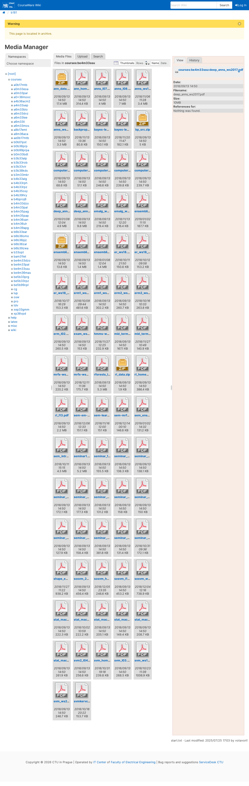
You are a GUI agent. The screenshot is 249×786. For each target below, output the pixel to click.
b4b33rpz (20, 187)
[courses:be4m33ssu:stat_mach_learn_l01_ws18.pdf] (82, 609)
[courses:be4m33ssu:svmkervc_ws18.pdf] (82, 690)
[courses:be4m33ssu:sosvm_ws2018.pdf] (143, 568)
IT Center (99, 762)
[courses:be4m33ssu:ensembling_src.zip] (62, 241)
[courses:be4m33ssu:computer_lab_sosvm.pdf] (102, 159)
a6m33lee (20, 117)
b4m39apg (21, 228)
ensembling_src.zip (68, 252)
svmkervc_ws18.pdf (88, 701)
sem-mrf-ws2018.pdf (130, 415)
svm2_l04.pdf (84, 660)
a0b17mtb (20, 85)
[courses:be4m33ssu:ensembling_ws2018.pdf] (102, 241)
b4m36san (21, 219)
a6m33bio (21, 109)
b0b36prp (21, 146)
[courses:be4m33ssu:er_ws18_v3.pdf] (62, 282)
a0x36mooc (22, 97)
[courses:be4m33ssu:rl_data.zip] (122, 363)
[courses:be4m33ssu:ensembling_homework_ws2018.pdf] (143, 200)
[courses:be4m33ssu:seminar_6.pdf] (143, 486)
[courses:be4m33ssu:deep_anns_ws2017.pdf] (82, 200)
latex (14, 322)
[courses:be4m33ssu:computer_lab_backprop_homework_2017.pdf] (62, 159)
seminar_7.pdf (84, 538)
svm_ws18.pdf (145, 660)
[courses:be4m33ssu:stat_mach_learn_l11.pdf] (62, 649)
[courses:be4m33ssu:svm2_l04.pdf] (82, 649)
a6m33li (19, 121)
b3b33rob (21, 162)
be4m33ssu (22, 268)
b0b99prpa (21, 150)
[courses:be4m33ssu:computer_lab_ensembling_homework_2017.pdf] (82, 159)
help (14, 317)
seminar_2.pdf (124, 456)
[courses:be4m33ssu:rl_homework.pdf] (143, 363)
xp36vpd (20, 313)
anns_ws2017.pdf (66, 129)
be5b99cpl (21, 285)
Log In (242, 5)
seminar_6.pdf (145, 497)
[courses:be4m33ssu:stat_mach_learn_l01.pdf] (62, 609)
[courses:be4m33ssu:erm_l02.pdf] (62, 323)
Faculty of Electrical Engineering (133, 762)
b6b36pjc (20, 240)
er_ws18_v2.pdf (146, 252)
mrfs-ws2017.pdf (66, 374)
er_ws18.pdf (123, 252)
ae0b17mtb (21, 138)
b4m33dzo (21, 203)
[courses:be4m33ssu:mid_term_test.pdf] (122, 323)
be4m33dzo (22, 260)
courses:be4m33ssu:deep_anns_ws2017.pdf (210, 69)
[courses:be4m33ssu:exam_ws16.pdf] (82, 323)
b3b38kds (21, 170)
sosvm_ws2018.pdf (149, 578)
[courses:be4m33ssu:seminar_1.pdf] (102, 445)
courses (16, 79)
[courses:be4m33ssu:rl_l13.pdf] (62, 404)
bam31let (20, 256)
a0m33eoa (21, 89)
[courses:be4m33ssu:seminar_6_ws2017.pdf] (62, 527)
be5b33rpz (21, 281)
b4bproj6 (20, 199)
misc (14, 326)
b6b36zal (20, 244)
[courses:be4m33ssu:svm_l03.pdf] (122, 649)
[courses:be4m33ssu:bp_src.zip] (143, 119)
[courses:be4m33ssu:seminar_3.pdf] (143, 445)
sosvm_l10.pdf (124, 578)
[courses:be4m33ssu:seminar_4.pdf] (62, 486)
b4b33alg (20, 179)
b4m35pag (21, 211)
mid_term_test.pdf (127, 334)
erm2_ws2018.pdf (148, 293)
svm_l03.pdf (123, 660)
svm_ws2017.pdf (66, 701)
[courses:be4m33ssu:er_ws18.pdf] (122, 241)
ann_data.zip (63, 88)
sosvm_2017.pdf (85, 578)
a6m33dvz (21, 113)
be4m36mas (22, 272)
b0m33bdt (21, 154)
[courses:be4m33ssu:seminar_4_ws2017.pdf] (82, 486)
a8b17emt (20, 129)
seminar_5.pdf (104, 497)
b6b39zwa (21, 248)
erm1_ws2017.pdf (106, 293)
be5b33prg (21, 277)
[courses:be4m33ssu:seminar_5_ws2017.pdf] (122, 486)
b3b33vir (20, 166)
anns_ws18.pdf (145, 88)
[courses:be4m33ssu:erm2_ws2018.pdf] (143, 282)
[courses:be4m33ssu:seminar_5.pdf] (102, 486)
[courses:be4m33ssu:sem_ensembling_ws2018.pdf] (143, 404)
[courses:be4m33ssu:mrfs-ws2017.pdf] (62, 363)
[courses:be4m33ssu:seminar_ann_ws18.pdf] (143, 527)
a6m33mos (21, 125)
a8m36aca (21, 134)
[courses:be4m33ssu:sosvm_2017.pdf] (82, 568)
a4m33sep (21, 105)
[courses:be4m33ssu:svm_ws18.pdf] (143, 649)
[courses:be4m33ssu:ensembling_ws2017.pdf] (82, 241)
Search (224, 5)
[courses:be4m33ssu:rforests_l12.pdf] (102, 363)
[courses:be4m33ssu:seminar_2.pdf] (122, 445)
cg (15, 289)
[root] (12, 73)
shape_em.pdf (64, 578)
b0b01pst (20, 142)
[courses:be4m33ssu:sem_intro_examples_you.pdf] (62, 445)
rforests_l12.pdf (105, 374)
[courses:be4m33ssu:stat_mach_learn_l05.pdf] (102, 609)
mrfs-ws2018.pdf (86, 374)
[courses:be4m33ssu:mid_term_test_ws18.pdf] (143, 323)
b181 (14, 12)
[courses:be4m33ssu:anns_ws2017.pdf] (62, 119)
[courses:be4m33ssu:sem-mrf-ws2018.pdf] (122, 404)
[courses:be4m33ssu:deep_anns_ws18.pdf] (62, 200)
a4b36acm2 (22, 101)
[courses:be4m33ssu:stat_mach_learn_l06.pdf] (122, 609)
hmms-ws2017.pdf (107, 334)
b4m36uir (20, 223)
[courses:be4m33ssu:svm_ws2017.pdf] (62, 690)
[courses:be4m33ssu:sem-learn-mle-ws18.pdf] (102, 404)
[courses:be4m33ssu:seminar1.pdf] (82, 445)
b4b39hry (20, 195)
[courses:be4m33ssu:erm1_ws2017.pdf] (102, 282)
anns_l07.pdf (103, 88)
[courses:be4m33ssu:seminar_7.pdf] (82, 527)
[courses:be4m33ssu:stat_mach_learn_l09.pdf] (143, 609)
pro (16, 301)
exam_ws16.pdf (85, 334)
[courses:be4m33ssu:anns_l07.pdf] (102, 78)
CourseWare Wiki (29, 5)
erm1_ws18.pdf (85, 293)
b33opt (19, 252)
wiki (13, 330)
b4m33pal (21, 207)
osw (16, 297)
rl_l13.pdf (62, 415)
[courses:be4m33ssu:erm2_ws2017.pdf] (122, 282)
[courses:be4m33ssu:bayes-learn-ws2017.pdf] (102, 119)
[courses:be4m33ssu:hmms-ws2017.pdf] (102, 323)
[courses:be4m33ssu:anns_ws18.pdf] (143, 78)
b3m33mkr (21, 175)
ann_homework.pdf (88, 88)
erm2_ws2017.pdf (127, 293)
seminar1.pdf (83, 456)
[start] (5, 12)
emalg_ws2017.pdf (107, 211)
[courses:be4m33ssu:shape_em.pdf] (62, 568)
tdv (16, 305)
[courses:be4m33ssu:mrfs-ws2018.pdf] (82, 363)
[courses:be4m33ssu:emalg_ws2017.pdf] (102, 200)
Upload (82, 56)
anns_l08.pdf (123, 88)
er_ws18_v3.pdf (65, 293)
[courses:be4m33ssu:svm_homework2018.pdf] (102, 649)
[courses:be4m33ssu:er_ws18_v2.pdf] (143, 241)
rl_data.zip (122, 374)
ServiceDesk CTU (211, 762)
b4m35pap (21, 215)
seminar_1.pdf (104, 456)
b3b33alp (20, 158)
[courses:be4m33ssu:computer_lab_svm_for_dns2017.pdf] (143, 159)
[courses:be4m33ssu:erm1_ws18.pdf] (82, 282)
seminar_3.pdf (145, 456)
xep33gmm (21, 309)
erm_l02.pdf (62, 334)
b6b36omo (21, 236)
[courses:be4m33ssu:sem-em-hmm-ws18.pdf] (82, 404)
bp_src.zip (142, 129)
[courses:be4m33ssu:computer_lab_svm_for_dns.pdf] (122, 159)
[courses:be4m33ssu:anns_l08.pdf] (122, 78)
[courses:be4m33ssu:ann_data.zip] (62, 78)
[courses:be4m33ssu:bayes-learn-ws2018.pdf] (122, 119)
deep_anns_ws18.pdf (69, 211)
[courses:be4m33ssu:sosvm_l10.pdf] (122, 568)
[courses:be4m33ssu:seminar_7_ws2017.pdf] (102, 527)
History (194, 60)
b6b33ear (20, 232)
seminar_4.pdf (64, 497)
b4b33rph (20, 183)
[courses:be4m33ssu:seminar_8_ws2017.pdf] (122, 527)
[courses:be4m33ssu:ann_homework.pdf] (82, 78)
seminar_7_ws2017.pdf (110, 538)
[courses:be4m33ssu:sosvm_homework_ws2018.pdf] (102, 568)
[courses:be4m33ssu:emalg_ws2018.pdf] (122, 200)
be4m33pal (21, 264)
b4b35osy (21, 191)
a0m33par (21, 93)
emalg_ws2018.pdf (128, 211)
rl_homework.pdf (147, 374)
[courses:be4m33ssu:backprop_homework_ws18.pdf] (82, 119)
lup (16, 293)
